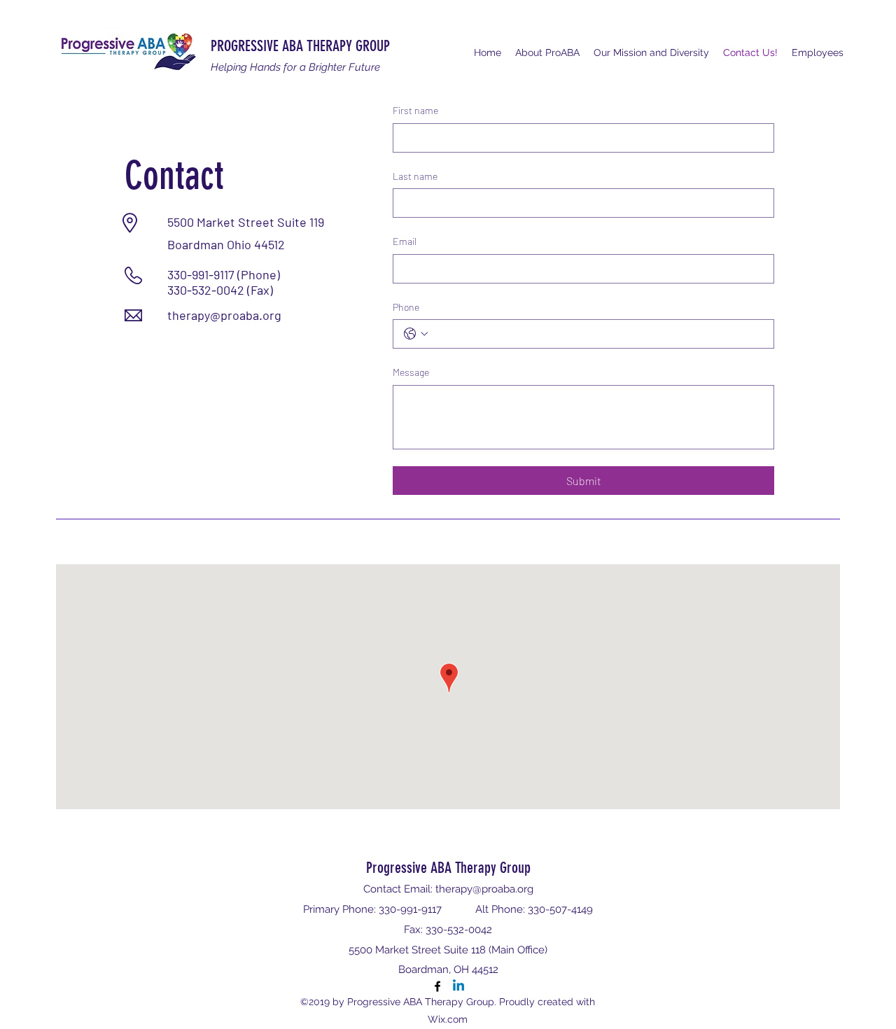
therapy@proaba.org (224, 315)
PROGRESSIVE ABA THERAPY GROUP (300, 45)
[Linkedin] (458, 986)
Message (411, 372)
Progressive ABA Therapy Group (448, 867)
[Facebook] (437, 986)
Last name (415, 176)
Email (404, 241)
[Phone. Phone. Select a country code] (416, 334)
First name (415, 110)
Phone (406, 307)
